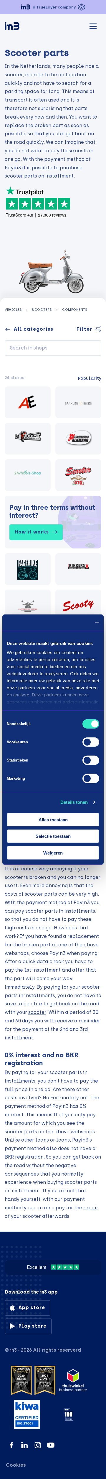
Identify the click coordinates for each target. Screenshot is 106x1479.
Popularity (89, 378)
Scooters (42, 310)
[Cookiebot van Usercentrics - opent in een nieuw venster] (74, 623)
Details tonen (74, 802)
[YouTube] (50, 1445)
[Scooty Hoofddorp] (78, 605)
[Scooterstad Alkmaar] (78, 439)
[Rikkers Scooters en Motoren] (78, 569)
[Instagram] (37, 1445)
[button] (53, 7)
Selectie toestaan (53, 836)
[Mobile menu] (93, 25)
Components (74, 310)
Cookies (16, 1465)
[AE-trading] (28, 402)
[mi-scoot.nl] (28, 439)
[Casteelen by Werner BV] (28, 605)
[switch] (90, 742)
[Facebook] (11, 1445)
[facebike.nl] (28, 569)
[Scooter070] (78, 475)
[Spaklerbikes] (78, 402)
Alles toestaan (53, 819)
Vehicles (13, 310)
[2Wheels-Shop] (28, 475)
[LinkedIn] (24, 1445)
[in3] (22, 27)
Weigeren (53, 852)
